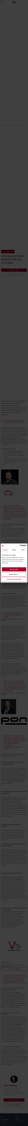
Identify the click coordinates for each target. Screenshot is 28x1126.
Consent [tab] (5, 549)
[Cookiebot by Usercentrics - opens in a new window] (20, 546)
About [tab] (23, 549)
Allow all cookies (14, 569)
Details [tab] (14, 549)
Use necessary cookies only (14, 579)
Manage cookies (13, 574)
